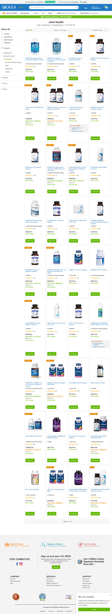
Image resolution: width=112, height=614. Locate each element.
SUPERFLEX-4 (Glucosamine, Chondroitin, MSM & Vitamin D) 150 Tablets (55, 168)
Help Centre (86, 579)
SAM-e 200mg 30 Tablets (98, 383)
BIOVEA (72, 64)
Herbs (7, 65)
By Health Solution (58, 25)
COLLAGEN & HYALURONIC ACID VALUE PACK (99, 436)
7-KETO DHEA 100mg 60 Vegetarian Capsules (76, 108)
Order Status (86, 581)
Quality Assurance (15, 581)
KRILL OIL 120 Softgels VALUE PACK (55, 490)
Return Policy (86, 587)
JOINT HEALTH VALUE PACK (33, 436)
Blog (11, 583)
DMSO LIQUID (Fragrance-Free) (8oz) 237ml (56, 323)
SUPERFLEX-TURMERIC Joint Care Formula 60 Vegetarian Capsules (33, 384)
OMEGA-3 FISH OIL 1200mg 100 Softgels (100, 59)
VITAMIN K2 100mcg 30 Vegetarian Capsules (97, 108)
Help (85, 8)
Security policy (69, 611)
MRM (50, 442)
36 (105, 30)
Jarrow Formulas (31, 495)
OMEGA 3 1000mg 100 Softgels (78, 270)
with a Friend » (89, 13)
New (43, 13)
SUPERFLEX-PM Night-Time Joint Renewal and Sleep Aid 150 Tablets (56, 271)
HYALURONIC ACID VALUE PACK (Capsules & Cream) (100, 490)
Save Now (56, 567)
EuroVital (72, 113)
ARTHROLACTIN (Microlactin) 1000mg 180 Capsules (33, 221)
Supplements (46, 25)
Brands (36, 13)
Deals (50, 13)
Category (6, 48)
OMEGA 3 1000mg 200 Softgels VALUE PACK (56, 383)
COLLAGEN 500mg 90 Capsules (78, 383)
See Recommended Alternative (76, 128)
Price (5, 89)
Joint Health (7, 59)
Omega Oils (8, 69)
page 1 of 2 (67, 521)
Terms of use (51, 611)
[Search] (77, 7)
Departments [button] (25, 13)
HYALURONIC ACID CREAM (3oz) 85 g (99, 168)
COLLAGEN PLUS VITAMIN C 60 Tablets (34, 108)
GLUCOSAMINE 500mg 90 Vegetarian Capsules (32, 323)
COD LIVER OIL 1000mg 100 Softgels (77, 436)
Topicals (7, 72)
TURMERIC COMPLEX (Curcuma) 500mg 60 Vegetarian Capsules (100, 222)
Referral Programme (52, 583)
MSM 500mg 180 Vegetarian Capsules (33, 168)
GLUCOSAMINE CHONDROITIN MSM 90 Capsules (56, 436)
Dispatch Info (86, 585)
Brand (5, 77)
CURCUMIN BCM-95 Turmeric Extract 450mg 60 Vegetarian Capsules (77, 168)
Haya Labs (73, 275)
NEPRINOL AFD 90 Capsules (99, 270)
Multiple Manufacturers (98, 442)
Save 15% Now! (11, 13)
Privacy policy (60, 611)
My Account (49, 579)
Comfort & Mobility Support (13, 62)
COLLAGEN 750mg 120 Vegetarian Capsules (75, 59)
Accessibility (42, 611)
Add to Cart (30, 78)
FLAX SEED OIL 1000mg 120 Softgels (55, 221)
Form (5, 83)
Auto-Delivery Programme (53, 585)
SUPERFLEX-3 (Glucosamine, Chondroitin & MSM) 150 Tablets (34, 59)
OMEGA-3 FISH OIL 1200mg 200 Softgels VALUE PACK (56, 108)
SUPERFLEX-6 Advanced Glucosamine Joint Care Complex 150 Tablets (56, 59)
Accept (94, 609)
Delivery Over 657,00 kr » (67, 13)
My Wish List (49, 581)
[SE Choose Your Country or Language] (21, 7)
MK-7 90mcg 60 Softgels (32, 489)
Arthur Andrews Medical (98, 275)
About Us (12, 579)
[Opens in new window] (17, 564)
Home (39, 25)
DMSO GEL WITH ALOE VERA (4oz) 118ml (77, 221)
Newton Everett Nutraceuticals (34, 64)
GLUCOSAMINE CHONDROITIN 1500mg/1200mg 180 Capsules (78, 490)
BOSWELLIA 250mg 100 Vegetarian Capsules (32, 270)
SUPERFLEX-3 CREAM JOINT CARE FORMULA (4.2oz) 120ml (99, 323)
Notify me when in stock (77, 131)
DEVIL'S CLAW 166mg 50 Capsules (76, 323)
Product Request (87, 583)
